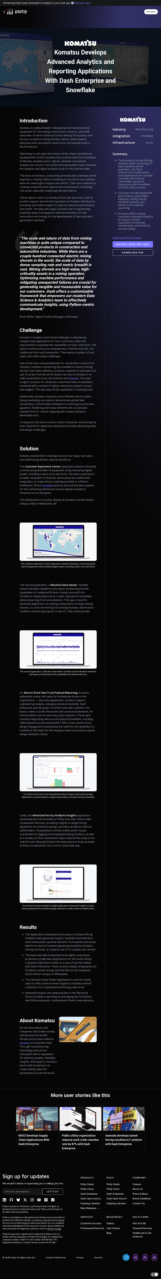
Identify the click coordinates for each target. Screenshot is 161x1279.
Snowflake (48, 485)
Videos (110, 1223)
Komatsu (25, 1042)
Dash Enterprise (89, 1193)
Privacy (80, 1257)
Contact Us (139, 1203)
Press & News (140, 1193)
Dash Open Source (90, 1198)
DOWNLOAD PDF (133, 252)
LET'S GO (52, 1191)
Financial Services (142, 1228)
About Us (138, 1188)
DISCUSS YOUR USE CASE (132, 244)
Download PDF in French (127, 238)
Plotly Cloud (86, 1188)
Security (98, 1257)
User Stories (113, 1228)
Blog (108, 1232)
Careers (137, 1184)
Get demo (151, 11)
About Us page (54, 1228)
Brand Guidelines (142, 1198)
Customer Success (90, 1223)
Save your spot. (82, 2)
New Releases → (89, 1208)
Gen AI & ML (139, 1223)
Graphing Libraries (90, 1203)
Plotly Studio (87, 1184)
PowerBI (73, 378)
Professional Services (92, 1228)
